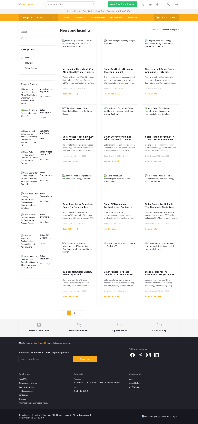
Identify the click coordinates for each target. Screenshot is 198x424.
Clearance (132, 18)
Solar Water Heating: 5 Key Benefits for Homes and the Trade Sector (78, 139)
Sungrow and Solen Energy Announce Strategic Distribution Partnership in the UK (160, 73)
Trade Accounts (26, 391)
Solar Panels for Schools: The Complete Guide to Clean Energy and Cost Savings (159, 208)
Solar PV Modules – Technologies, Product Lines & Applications (117, 207)
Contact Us (23, 395)
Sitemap (22, 399)
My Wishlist (134, 387)
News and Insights (26, 387)
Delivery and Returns (28, 383)
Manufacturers (98, 18)
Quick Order (116, 18)
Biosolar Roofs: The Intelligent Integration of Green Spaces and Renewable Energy (159, 276)
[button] (157, 4)
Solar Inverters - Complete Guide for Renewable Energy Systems (77, 207)
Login (176, 4)
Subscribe (84, 359)
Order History (135, 383)
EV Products (80, 18)
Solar (66, 18)
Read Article (68, 94)
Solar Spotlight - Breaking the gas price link (118, 70)
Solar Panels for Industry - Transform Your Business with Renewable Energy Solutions (160, 141)
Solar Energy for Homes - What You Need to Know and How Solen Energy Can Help (119, 141)
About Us (23, 379)
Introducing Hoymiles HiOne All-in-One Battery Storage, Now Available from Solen (78, 72)
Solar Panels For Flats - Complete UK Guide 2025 (118, 273)
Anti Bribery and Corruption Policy (33, 403)
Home (155, 30)
